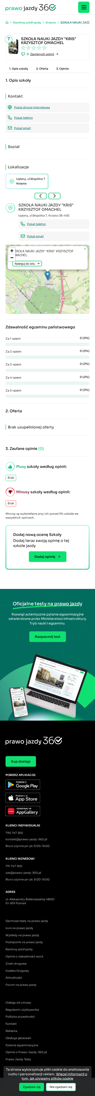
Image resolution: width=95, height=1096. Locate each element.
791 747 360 (14, 866)
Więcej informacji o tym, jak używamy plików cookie (54, 1076)
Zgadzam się (31, 1087)
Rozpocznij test (47, 637)
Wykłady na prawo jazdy (22, 935)
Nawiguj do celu (25, 263)
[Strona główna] (7, 22)
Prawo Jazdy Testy (18, 1059)
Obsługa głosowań (18, 1038)
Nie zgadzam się (61, 1087)
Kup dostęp (20, 761)
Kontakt (11, 1023)
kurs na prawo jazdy (19, 928)
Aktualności (14, 977)
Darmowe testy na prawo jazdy (27, 921)
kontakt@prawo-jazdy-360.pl (26, 839)
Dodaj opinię (44, 557)
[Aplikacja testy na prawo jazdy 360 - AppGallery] (47, 811)
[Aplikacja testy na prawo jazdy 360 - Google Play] (47, 785)
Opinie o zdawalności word (24, 956)
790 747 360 (14, 833)
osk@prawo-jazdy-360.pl (23, 872)
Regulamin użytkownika (22, 1009)
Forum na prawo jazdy (21, 984)
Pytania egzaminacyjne (22, 1045)
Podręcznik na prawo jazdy (24, 942)
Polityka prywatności (20, 1016)
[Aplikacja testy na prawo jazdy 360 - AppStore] (47, 798)
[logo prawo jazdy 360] (31, 7)
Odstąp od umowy (18, 1002)
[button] (47, 275)
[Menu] (83, 7)
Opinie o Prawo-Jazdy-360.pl (26, 1052)
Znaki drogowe (16, 963)
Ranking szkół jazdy (19, 949)
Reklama (11, 1031)
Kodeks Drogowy (17, 970)
